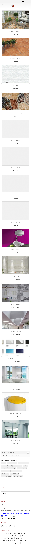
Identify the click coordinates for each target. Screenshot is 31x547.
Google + (16, 526)
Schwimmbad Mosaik (14, 473)
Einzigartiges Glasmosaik (7, 465)
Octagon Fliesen (5, 473)
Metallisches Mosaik (6, 471)
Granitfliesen (4, 468)
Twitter (5, 526)
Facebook (2, 526)
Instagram (10, 526)
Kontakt (4, 493)
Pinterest (8, 526)
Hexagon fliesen (12, 468)
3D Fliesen (4, 463)
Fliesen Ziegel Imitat (18, 465)
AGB (3, 496)
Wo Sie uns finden (6, 490)
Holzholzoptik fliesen (21, 468)
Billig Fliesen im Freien (12, 463)
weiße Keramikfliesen (17, 476)
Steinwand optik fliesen (7, 476)
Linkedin (13, 526)
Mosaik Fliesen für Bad (16, 471)
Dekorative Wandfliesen (24, 463)
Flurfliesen (26, 465)
